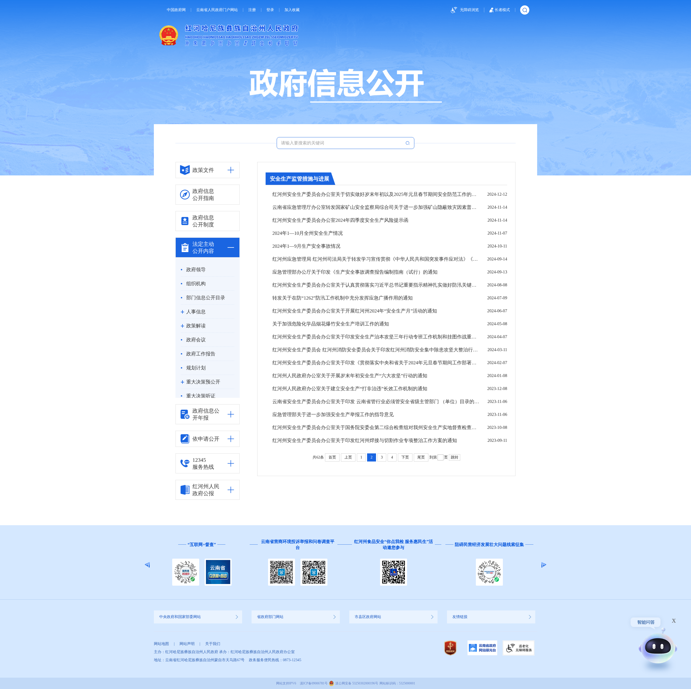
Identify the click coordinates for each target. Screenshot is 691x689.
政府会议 (196, 339)
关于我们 (212, 644)
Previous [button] (147, 565)
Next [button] (544, 565)
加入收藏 (292, 10)
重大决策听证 (200, 396)
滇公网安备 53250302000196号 (356, 683)
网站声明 (187, 644)
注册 (252, 10)
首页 (332, 457)
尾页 (421, 457)
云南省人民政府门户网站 (217, 10)
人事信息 (196, 311)
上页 (348, 457)
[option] (202, 565)
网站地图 (161, 644)
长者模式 (502, 10)
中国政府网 (176, 10)
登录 (270, 10)
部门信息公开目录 (205, 297)
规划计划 (196, 368)
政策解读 (196, 325)
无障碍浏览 (469, 10)
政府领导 (196, 269)
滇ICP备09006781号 (314, 683)
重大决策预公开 (203, 382)
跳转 (454, 457)
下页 (405, 457)
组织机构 (196, 283)
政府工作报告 (200, 354)
